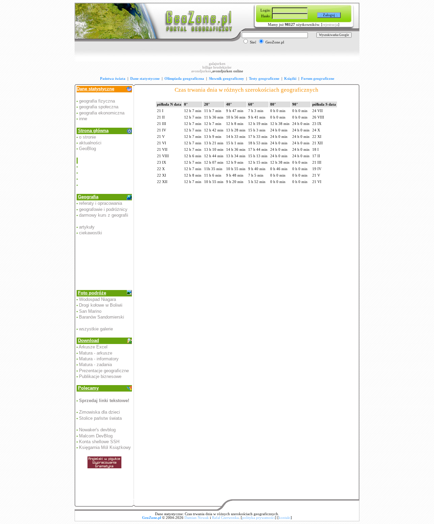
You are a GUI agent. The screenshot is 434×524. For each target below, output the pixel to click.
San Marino (90, 311)
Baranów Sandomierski (101, 317)
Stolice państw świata (100, 418)
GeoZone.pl (151, 518)
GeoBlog (87, 148)
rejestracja (330, 24)
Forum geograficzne (317, 78)
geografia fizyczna (97, 101)
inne (83, 118)
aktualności (90, 142)
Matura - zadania (95, 364)
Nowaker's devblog (97, 429)
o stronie (87, 137)
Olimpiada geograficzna (184, 78)
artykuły (87, 227)
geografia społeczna (98, 106)
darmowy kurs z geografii (103, 215)
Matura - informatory (99, 358)
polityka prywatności (258, 518)
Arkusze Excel (93, 346)
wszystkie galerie (96, 328)
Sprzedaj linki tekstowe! (104, 400)
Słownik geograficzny (226, 78)
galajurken (217, 64)
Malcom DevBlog (96, 435)
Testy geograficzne (264, 78)
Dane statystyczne (145, 78)
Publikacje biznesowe (100, 376)
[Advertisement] (105, 173)
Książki (290, 78)
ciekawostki (90, 232)
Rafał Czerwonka (225, 518)
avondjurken (201, 71)
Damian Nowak (196, 518)
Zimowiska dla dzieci (99, 412)
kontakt (285, 518)
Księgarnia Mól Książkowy (105, 447)
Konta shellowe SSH (99, 441)
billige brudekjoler (217, 67)
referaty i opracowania (100, 203)
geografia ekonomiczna (101, 112)
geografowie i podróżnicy (103, 209)
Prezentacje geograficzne (104, 370)
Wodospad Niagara (97, 299)
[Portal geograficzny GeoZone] (154, 40)
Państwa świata (112, 78)
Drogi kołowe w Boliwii (100, 305)
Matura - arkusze (95, 353)
